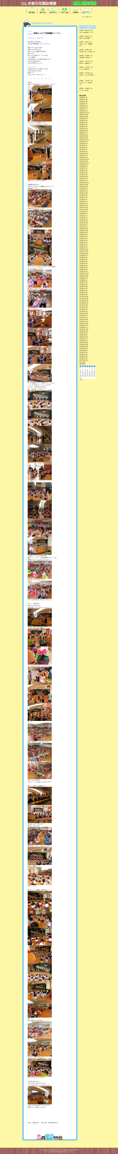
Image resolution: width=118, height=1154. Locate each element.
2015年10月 (82, 346)
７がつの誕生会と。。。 (86, 69)
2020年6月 (82, 240)
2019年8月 (82, 257)
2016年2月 (82, 339)
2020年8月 (82, 236)
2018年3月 (82, 290)
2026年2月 (82, 109)
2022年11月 (82, 184)
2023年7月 (82, 169)
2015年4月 (82, 358)
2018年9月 (82, 279)
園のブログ (86, 10)
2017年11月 (82, 298)
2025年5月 (82, 126)
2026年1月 (82, 111)
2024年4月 (82, 151)
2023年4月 (82, 174)
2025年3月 (82, 130)
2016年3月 (82, 337)
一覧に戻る (43, 1122)
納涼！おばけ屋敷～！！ (86, 38)
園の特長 (31, 10)
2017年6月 (82, 308)
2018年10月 (82, 277)
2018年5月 (82, 286)
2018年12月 (82, 273)
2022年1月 (82, 203)
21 (89, 374)
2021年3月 (82, 223)
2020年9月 (82, 234)
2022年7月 (82, 192)
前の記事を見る (52, 1122)
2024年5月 (82, 149)
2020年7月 (82, 238)
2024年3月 (82, 153)
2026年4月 (82, 105)
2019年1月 (82, 271)
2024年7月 (82, 145)
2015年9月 (82, 348)
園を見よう (53, 10)
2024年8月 (82, 143)
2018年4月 (82, 288)
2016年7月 (82, 329)
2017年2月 (82, 315)
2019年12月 (82, 250)
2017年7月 (82, 306)
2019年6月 (82, 261)
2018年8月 (82, 281)
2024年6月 (82, 147)
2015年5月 (82, 356)
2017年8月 (82, 304)
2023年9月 (82, 165)
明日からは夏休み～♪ (85, 63)
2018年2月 (82, 292)
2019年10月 (82, 254)
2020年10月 (82, 232)
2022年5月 (82, 196)
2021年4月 (82, 221)
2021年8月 (82, 213)
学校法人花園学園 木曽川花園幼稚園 (39, 3)
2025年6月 (82, 124)
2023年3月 (82, 176)
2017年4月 (82, 311)
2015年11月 (82, 344)
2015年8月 (82, 350)
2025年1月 (82, 134)
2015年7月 (82, 352)
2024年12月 (82, 136)
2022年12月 (82, 182)
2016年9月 (82, 325)
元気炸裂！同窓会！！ (85, 57)
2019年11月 (82, 252)
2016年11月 (82, 321)
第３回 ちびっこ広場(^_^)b (87, 51)
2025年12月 (82, 113)
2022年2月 (82, 201)
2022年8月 (82, 190)
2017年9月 (82, 302)
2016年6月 (82, 331)
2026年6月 (82, 101)
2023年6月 (82, 170)
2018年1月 (82, 294)
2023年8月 (82, 167)
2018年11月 (82, 275)
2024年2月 (82, 155)
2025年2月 (82, 132)
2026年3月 (82, 107)
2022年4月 (82, 198)
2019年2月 (82, 269)
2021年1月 (82, 227)
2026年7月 (82, 99)
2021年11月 (82, 207)
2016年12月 (82, 319)
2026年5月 (82, 103)
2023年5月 (82, 172)
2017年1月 (82, 317)
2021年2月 (82, 225)
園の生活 (42, 10)
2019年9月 (82, 255)
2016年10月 (82, 323)
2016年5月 (82, 333)
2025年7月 (82, 122)
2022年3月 (82, 199)
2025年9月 (82, 118)
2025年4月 (82, 128)
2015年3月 (82, 360)
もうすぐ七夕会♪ (84, 90)
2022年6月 (82, 194)
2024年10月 (82, 140)
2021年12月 (82, 205)
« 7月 (80, 379)
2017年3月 (82, 313)
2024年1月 (82, 157)
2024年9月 (82, 142)
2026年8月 (82, 97)
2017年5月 (82, 310)
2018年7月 (82, 283)
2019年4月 (82, 265)
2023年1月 (82, 180)
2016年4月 (82, 335)
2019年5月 (82, 263)
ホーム (83, 16)
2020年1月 (82, 248)
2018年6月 (82, 284)
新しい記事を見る (34, 1122)
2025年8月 (82, 120)
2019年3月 (82, 267)
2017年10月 (82, 300)
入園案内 (75, 10)
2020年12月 (82, 228)
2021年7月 (82, 215)
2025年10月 (82, 116)
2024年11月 (82, 138)
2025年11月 (82, 114)
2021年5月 (82, 219)
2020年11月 (82, 230)
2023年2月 (82, 178)
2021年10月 (82, 209)
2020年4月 (82, 242)
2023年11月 (82, 161)
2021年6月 (82, 217)
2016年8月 (82, 327)
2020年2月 (82, 246)
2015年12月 (82, 342)
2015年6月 (82, 354)
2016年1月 (82, 340)
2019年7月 (82, 259)
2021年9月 (82, 211)
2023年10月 (82, 163)
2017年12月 (82, 296)
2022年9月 (82, 188)
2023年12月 (82, 159)
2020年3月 (82, 244)
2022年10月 (82, 186)
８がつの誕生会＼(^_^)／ (86, 32)
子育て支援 (64, 10)
